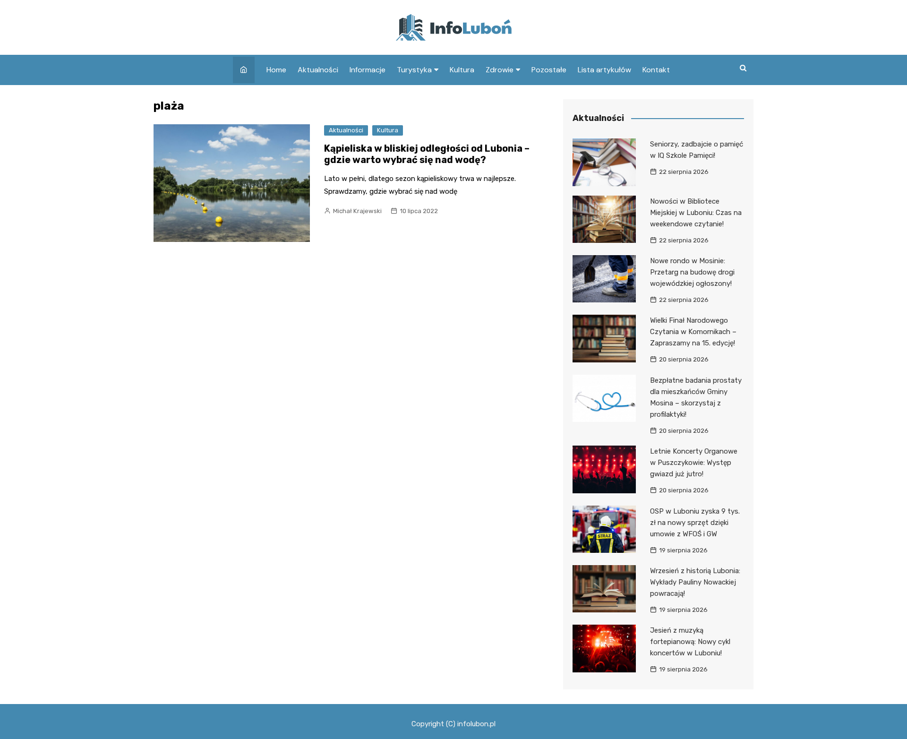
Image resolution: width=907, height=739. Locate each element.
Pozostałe (548, 70)
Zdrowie (499, 70)
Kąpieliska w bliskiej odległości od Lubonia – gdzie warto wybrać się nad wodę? (427, 154)
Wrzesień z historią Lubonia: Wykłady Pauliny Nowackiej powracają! (695, 582)
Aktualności (318, 70)
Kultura (462, 70)
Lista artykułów (604, 70)
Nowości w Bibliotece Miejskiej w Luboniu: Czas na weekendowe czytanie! (696, 212)
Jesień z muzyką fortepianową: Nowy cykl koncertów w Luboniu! (690, 641)
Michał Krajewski (357, 211)
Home (276, 70)
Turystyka (414, 70)
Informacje (367, 70)
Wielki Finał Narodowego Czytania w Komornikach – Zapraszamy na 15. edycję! (693, 331)
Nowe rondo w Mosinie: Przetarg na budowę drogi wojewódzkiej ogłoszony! (692, 272)
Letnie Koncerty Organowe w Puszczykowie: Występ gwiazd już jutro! (693, 462)
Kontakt (656, 70)
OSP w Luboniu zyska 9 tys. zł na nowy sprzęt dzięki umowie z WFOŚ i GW (695, 522)
